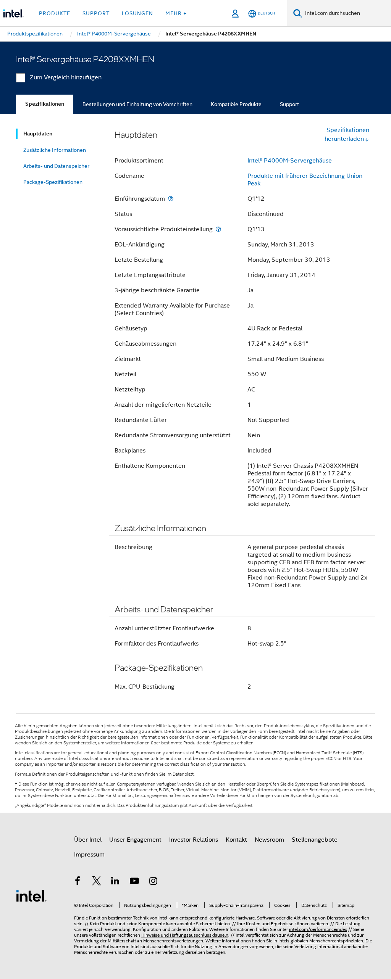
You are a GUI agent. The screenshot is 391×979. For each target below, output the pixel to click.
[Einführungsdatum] (170, 198)
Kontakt (236, 840)
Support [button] (96, 13)
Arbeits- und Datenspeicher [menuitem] (56, 166)
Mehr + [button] (176, 13)
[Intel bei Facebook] (77, 882)
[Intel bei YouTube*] (134, 882)
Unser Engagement (135, 840)
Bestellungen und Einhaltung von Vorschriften (137, 104)
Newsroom (269, 840)
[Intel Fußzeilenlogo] (31, 895)
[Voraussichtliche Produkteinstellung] (218, 229)
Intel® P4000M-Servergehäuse (289, 160)
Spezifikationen (44, 104)
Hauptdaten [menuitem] (37, 133)
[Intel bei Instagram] (153, 882)
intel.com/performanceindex (318, 929)
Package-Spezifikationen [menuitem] (52, 182)
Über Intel (88, 840)
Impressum (89, 854)
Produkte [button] (54, 13)
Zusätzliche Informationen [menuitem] (54, 150)
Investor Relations (193, 840)
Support (289, 104)
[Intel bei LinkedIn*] (115, 882)
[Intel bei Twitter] (96, 882)
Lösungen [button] (137, 13)
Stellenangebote (315, 840)
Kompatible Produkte (236, 104)
